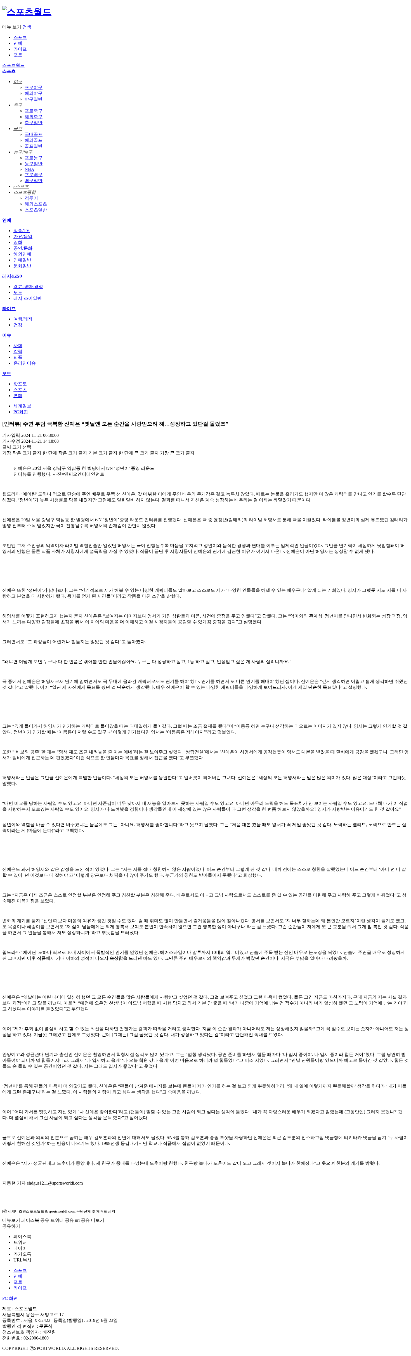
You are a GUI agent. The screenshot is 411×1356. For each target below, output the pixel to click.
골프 (17, 128)
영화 (17, 242)
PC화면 (20, 411)
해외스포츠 (36, 204)
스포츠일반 (36, 209)
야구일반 (33, 99)
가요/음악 (22, 236)
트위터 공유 (62, 1220)
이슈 (6, 335)
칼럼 (17, 351)
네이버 (20, 1248)
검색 (26, 27)
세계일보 (22, 406)
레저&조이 (13, 276)
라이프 (20, 49)
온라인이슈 (24, 363)
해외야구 (33, 93)
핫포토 (20, 383)
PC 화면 (10, 1298)
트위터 (20, 1242)
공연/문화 (22, 248)
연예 (17, 43)
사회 (17, 345)
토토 (17, 292)
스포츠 (20, 37)
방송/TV (21, 230)
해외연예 (22, 254)
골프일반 (33, 146)
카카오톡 (22, 1254)
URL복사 (22, 1260)
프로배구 (33, 174)
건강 (17, 324)
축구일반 (33, 122)
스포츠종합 (24, 192)
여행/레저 (22, 319)
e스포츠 (21, 186)
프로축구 (33, 111)
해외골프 (33, 140)
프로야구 (33, 87)
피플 (17, 357)
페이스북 (22, 1236)
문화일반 (22, 265)
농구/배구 (22, 152)
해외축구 (33, 116)
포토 (17, 55)
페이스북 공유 (35, 1220)
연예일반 (22, 260)
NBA (29, 169)
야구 (17, 81)
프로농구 (33, 157)
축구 (17, 105)
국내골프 (33, 134)
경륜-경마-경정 (28, 286)
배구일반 (33, 180)
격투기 (31, 198)
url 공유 (82, 1220)
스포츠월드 (13, 65)
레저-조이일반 (27, 298)
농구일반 (33, 163)
